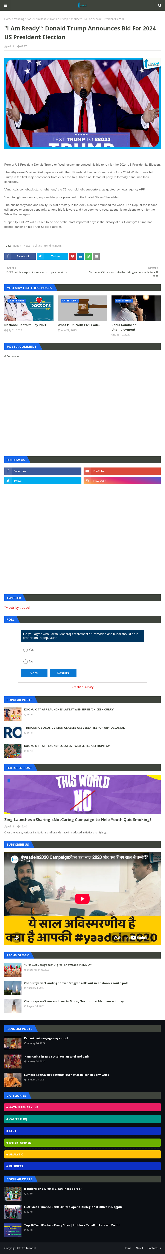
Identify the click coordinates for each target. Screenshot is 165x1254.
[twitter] (42, 480)
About (139, 1248)
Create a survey (82, 687)
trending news (22, 19)
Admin (11, 46)
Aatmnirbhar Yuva (23, 1107)
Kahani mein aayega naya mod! (46, 1038)
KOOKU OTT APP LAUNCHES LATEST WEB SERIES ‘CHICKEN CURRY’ (69, 709)
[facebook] (42, 471)
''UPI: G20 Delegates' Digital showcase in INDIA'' (58, 965)
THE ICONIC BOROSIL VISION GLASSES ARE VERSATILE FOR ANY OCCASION (74, 728)
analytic (16, 1154)
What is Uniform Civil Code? (79, 325)
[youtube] (122, 471)
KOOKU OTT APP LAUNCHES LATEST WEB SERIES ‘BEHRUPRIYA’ (67, 746)
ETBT (13, 1131)
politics (37, 245)
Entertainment (21, 1143)
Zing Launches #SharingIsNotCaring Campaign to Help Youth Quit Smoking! (77, 819)
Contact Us (154, 1248)
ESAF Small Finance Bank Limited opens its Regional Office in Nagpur (73, 1207)
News (27, 245)
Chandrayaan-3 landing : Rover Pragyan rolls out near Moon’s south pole (76, 983)
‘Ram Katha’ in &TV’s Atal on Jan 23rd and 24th (56, 1056)
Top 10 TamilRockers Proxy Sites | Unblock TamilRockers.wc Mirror (72, 1225)
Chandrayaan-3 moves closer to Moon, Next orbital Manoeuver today (74, 1001)
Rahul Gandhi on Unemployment (124, 327)
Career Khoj (18, 1119)
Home (8, 19)
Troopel (31, 1248)
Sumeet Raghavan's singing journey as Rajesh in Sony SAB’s (66, 1075)
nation (17, 245)
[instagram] (122, 480)
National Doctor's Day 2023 (25, 325)
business (16, 1166)
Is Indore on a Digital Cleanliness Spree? (53, 1189)
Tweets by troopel (17, 607)
